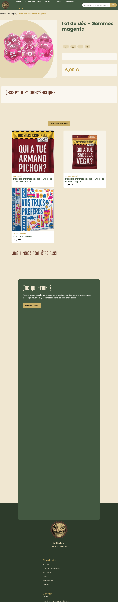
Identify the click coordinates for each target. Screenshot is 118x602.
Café (45, 576)
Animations (48, 580)
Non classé (17, 176)
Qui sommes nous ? (51, 568)
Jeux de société (71, 176)
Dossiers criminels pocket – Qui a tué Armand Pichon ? (32, 180)
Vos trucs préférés (22, 236)
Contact (19, 8)
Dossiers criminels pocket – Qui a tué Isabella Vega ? (84, 180)
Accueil (3, 13)
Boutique (12, 13)
